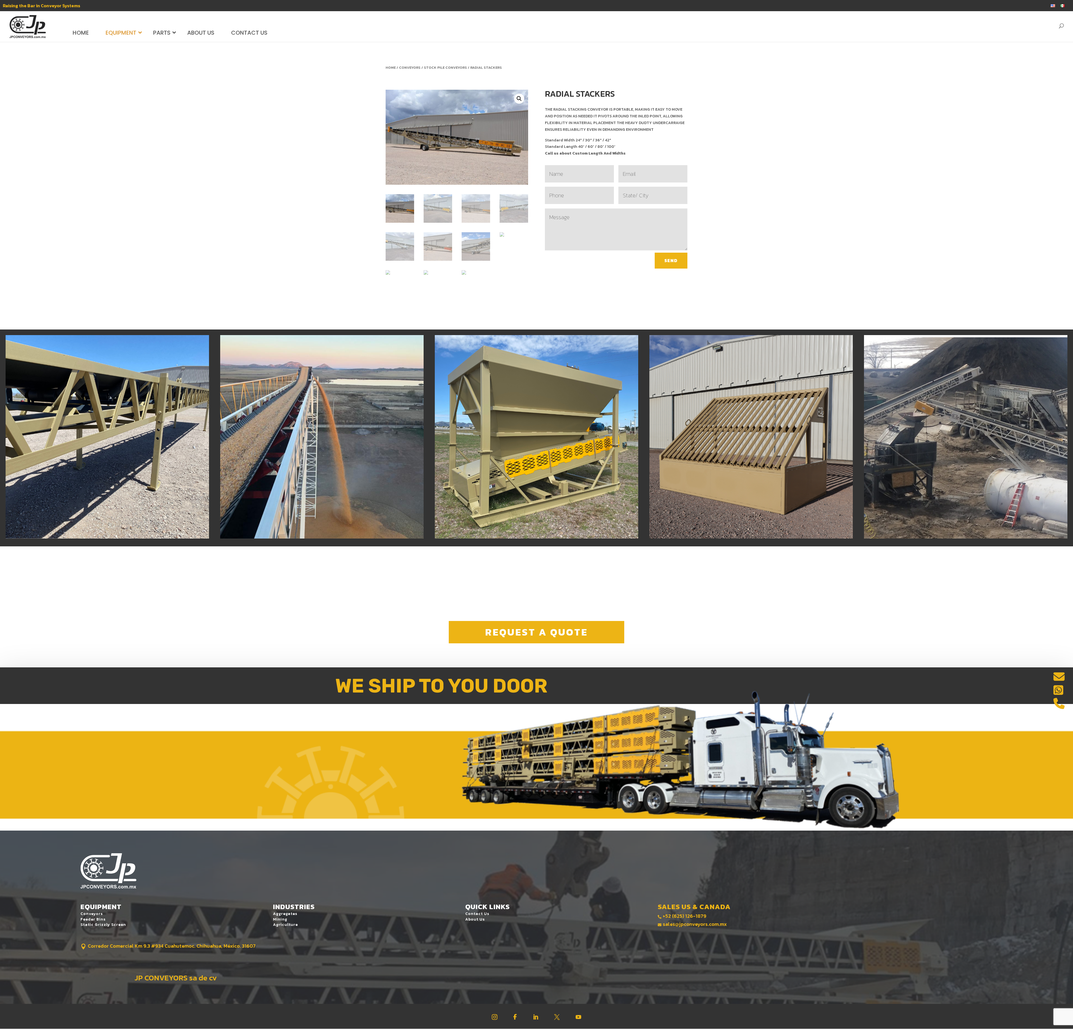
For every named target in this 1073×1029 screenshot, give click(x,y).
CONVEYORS (410, 67)
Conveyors (91, 914)
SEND (671, 260)
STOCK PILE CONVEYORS (445, 67)
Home (391, 67)
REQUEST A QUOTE (536, 632)
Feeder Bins (93, 919)
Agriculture (285, 925)
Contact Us (477, 914)
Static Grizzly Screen (103, 925)
